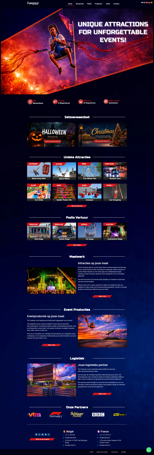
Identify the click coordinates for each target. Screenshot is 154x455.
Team (108, 4)
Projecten (98, 4)
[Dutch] (142, 2)
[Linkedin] (42, 434)
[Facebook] (36, 434)
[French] (147, 2)
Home (70, 4)
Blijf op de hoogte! (42, 439)
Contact (116, 4)
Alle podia (77, 245)
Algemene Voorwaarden (102, 452)
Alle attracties (77, 206)
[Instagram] (39, 434)
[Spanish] (151, 2)
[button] (28, 414)
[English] (144, 2)
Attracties (80, 4)
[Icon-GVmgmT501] (48, 434)
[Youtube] (45, 434)
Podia (89, 4)
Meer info (102, 296)
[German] (149, 2)
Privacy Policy (114, 452)
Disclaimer (123, 452)
